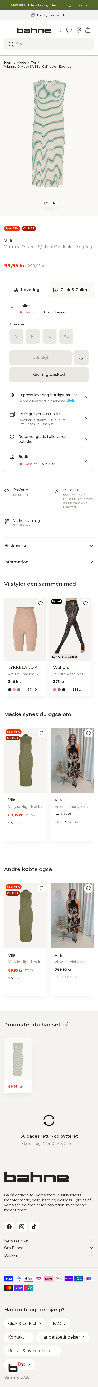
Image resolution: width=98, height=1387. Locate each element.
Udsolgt (40, 357)
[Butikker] (79, 30)
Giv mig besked (54, 312)
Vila (8, 240)
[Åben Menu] (8, 30)
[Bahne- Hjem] (34, 30)
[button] (49, 399)
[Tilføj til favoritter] (81, 357)
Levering (30, 289)
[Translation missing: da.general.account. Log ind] (59, 30)
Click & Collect (75, 289)
